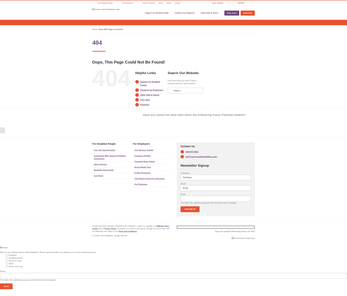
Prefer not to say (16, 266)
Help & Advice (100, 164)
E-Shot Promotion (142, 173)
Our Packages (140, 184)
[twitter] (249, 227)
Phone (3, 271)
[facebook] (245, 227)
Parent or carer (15, 261)
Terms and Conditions (127, 231)
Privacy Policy (110, 229)
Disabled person (16, 258)
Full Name (185, 173)
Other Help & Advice (149, 95)
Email (183, 184)
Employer (13, 255)
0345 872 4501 (191, 152)
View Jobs (145, 100)
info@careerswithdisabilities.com (201, 157)
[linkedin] (253, 227)
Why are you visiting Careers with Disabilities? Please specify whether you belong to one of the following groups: (48, 252)
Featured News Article (144, 161)
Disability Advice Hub (104, 170)
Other (11, 264)
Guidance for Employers (151, 90)
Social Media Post (142, 167)
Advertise (144, 104)
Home (94, 29)
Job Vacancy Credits (143, 150)
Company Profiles (142, 156)
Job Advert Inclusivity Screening (149, 178)
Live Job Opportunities (104, 150)
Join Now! (98, 176)
